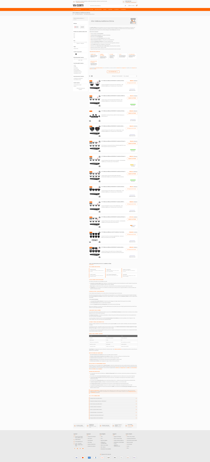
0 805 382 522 (93, 392)
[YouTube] (83, 448)
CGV (102, 436)
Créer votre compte (131, 436)
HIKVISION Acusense (78, 71)
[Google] (77, 448)
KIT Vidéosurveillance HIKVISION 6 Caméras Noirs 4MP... (113, 247)
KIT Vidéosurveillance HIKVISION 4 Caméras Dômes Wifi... (114, 111)
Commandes (129, 444)
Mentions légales (104, 440)
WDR (75, 66)
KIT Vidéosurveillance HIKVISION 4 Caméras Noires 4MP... (114, 186)
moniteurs (94, 368)
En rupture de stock (131, 82)
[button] (80, 19)
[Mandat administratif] (134, 457)
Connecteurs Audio (77, 84)
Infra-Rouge (76, 69)
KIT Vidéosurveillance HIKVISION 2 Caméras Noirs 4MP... (113, 126)
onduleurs (100, 368)
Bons (128, 448)
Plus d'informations (112, 71)
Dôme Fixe (76, 48)
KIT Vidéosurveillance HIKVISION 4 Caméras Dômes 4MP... (114, 156)
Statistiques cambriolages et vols (119, 443)
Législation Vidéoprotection (117, 446)
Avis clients (90, 438)
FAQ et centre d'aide (118, 438)
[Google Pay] (121, 457)
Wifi (75, 65)
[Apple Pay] (115, 457)
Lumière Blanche (77, 70)
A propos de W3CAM (92, 436)
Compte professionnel (131, 438)
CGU (102, 438)
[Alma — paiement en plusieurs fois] (102, 457)
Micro (75, 86)
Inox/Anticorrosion (77, 79)
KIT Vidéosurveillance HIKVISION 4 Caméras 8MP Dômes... (114, 201)
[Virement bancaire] (128, 457)
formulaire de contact (131, 391)
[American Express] (89, 457)
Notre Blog (90, 442)
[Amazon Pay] (109, 457)
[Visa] (76, 457)
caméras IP (118, 67)
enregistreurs (124, 67)
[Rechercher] (125, 5)
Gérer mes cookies (104, 445)
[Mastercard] (83, 457)
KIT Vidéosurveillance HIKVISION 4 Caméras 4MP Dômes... (114, 95)
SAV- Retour (103, 447)
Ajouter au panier (132, 98)
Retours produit (130, 442)
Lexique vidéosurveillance (119, 440)
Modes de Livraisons (91, 446)
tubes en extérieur (117, 349)
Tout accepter (18, 456)
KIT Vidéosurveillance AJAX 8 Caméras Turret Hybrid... (113, 232)
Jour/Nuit (76, 67)
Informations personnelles (132, 440)
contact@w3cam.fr (79, 441)
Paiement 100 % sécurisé (106, 454)
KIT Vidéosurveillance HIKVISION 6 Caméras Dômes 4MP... (114, 141)
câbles (95, 68)
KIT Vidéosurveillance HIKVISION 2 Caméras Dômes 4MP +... (114, 80)
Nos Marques (90, 440)
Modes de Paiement (91, 444)
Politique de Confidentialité (104, 443)
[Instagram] (80, 448)
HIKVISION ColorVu (77, 73)
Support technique (117, 436)
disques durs (134, 67)
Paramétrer (7, 456)
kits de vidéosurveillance (99, 67)
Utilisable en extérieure (78, 78)
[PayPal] (96, 457)
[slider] (74, 42)
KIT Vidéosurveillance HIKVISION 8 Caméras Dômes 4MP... (114, 171)
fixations (91, 68)
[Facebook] (75, 448)
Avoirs (128, 446)
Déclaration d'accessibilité (106, 449)
